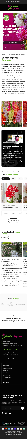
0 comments (16, 259)
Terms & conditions (17, 434)
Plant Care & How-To (7, 243)
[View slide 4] (16, 325)
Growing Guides (7, 377)
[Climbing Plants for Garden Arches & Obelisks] (11, 249)
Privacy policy (9, 434)
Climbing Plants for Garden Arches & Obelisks (9, 264)
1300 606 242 (6, 341)
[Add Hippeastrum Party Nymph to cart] (19, 201)
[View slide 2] (12, 325)
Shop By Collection (7, 368)
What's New (6, 370)
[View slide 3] (14, 325)
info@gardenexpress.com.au (10, 343)
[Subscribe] (22, 408)
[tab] (5, 178)
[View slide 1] (11, 325)
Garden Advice (6, 375)
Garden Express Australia (9, 205)
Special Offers (6, 373)
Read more (4, 288)
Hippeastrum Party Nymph (10, 207)
